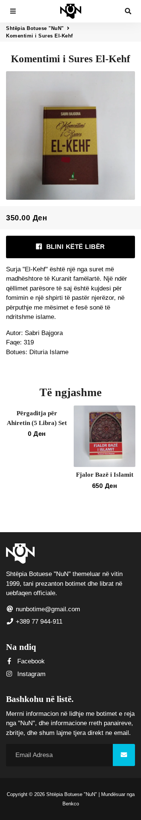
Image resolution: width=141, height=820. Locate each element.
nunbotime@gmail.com (47, 609)
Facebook (30, 661)
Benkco (70, 804)
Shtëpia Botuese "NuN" (35, 28)
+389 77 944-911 (38, 621)
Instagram (30, 674)
